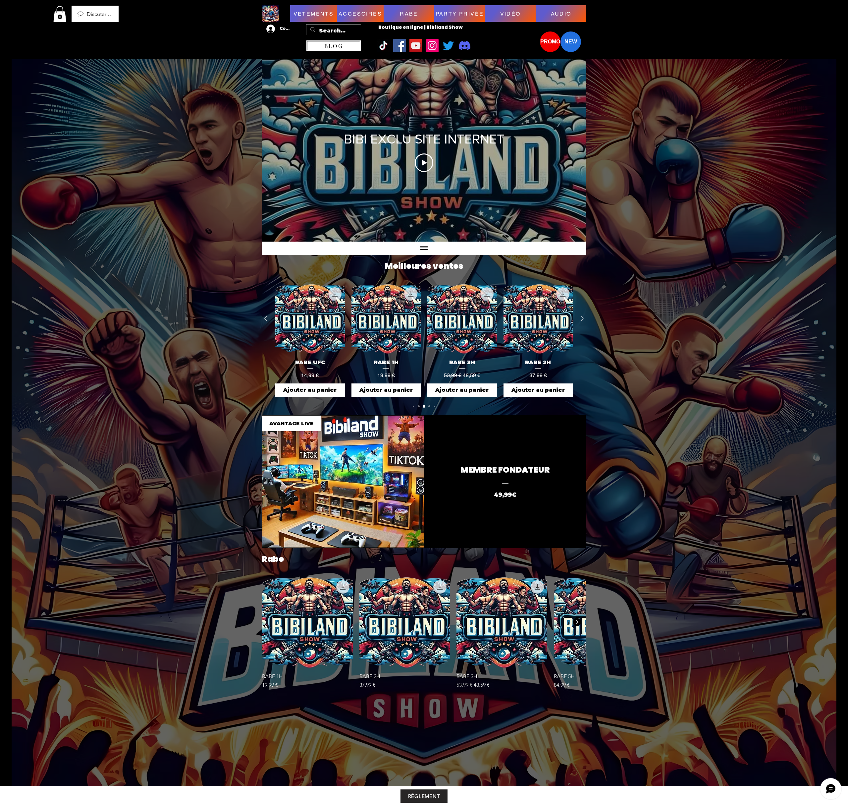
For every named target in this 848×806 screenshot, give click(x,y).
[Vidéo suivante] (572, 150)
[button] (60, 14)
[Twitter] (448, 45)
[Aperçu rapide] (307, 622)
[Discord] (464, 45)
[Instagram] (432, 45)
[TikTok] (383, 45)
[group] (424, 340)
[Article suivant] (582, 318)
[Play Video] (424, 162)
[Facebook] (399, 45)
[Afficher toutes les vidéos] (424, 248)
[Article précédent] (266, 318)
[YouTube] (415, 45)
